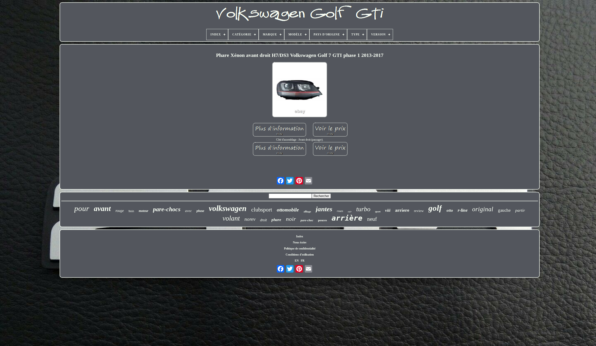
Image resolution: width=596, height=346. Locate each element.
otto (450, 210)
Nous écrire (299, 242)
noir (291, 219)
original (482, 209)
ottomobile (288, 210)
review (419, 211)
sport (377, 211)
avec (188, 211)
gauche (504, 210)
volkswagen (228, 208)
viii (387, 210)
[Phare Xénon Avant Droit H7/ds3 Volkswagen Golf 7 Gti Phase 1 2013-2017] (300, 90)
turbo (363, 209)
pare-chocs (166, 209)
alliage (307, 211)
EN (297, 260)
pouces (322, 220)
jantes (324, 209)
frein (131, 211)
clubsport (261, 210)
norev (249, 219)
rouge (119, 211)
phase (200, 211)
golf (435, 208)
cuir (350, 211)
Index (299, 236)
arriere (402, 210)
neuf (372, 219)
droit (263, 220)
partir (520, 210)
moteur (143, 211)
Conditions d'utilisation (300, 254)
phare (276, 220)
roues (340, 211)
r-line (462, 210)
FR (303, 260)
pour (81, 208)
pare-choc (307, 220)
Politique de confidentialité (299, 248)
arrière (347, 218)
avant (102, 208)
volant (231, 218)
